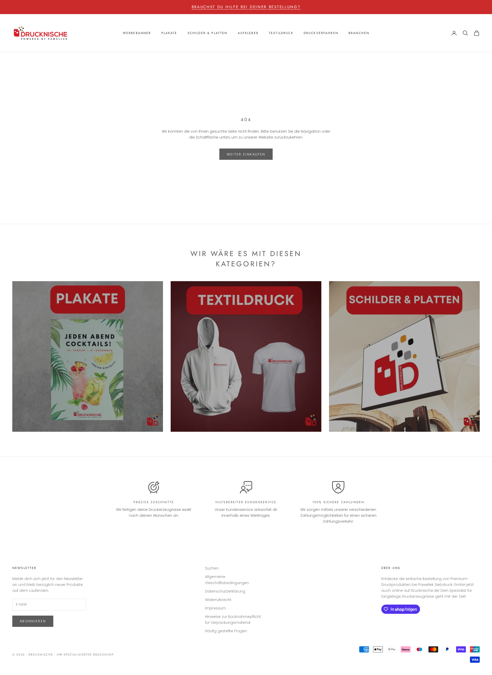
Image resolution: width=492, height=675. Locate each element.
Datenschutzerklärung (225, 591)
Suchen (212, 568)
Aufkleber (248, 33)
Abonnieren (33, 621)
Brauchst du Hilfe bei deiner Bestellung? (246, 7)
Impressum (215, 608)
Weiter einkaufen (246, 154)
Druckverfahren (321, 33)
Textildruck (281, 33)
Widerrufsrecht (218, 599)
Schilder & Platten (208, 33)
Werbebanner (137, 33)
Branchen (358, 33)
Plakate (169, 33)
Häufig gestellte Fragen (226, 631)
